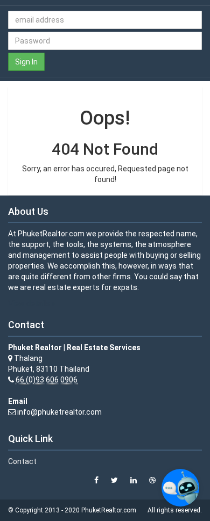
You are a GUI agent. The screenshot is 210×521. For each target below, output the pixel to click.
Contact (22, 461)
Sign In (26, 61)
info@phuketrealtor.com (59, 412)
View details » (31, 303)
